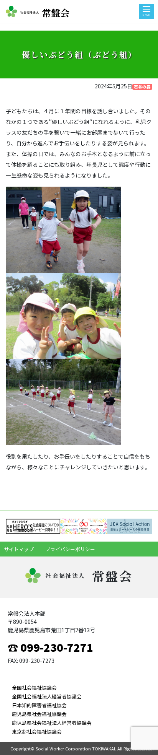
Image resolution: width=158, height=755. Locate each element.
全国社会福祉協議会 (34, 687)
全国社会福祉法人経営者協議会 (47, 696)
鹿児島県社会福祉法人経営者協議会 (52, 722)
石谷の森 (142, 86)
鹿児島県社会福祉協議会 (39, 714)
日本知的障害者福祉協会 (39, 705)
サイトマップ (19, 549)
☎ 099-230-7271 (50, 647)
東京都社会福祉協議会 (37, 731)
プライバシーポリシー (70, 549)
